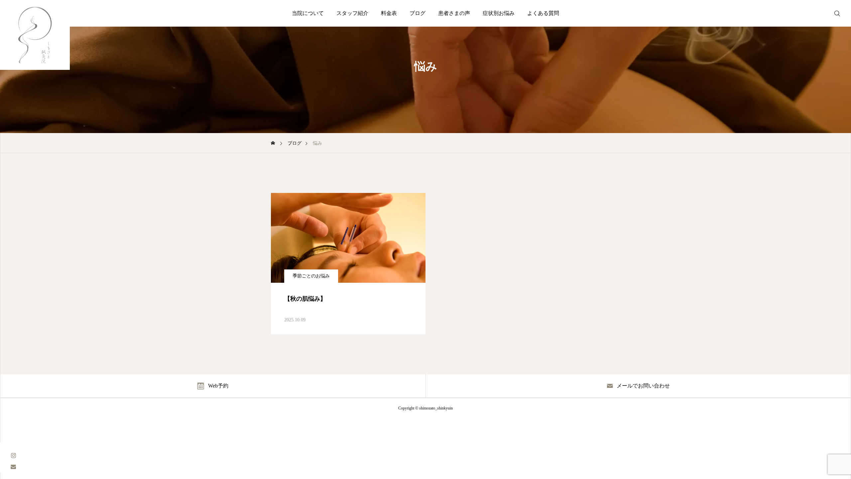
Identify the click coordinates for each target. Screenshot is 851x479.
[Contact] (13, 466)
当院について (308, 13)
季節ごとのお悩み (311, 275)
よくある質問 (543, 13)
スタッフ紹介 (352, 13)
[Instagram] (13, 455)
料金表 (389, 13)
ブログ (418, 13)
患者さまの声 (454, 13)
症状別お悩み (499, 13)
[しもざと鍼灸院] (35, 35)
